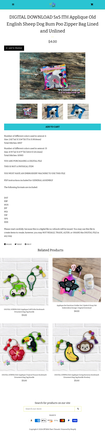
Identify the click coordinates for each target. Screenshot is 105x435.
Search (52, 415)
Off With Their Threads (51, 429)
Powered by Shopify (68, 429)
